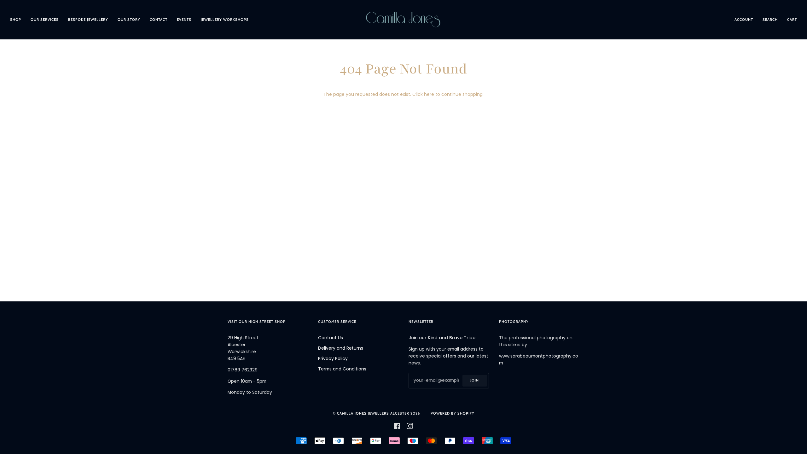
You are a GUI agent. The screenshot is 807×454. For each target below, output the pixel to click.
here (429, 94)
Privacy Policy (333, 359)
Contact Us (330, 338)
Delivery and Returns (340, 348)
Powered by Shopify (452, 413)
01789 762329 (243, 370)
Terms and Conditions (342, 369)
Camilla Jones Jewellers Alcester (373, 413)
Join (474, 380)
